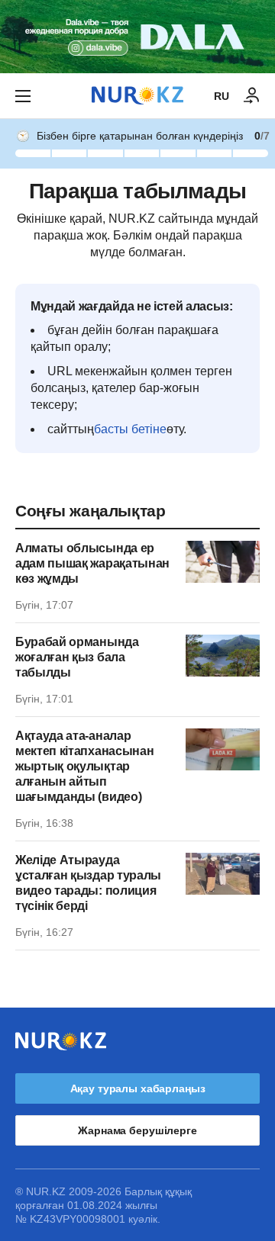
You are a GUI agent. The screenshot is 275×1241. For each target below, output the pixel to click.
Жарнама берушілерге (137, 1130)
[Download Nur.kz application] (137, 36)
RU (221, 96)
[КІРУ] (252, 96)
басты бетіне (130, 429)
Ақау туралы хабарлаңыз (137, 1088)
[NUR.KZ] (137, 96)
